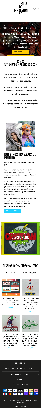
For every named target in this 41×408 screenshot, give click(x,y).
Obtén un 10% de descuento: (20, 368)
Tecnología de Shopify (20, 406)
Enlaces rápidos (20, 374)
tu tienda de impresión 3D (20, 8)
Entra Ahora (12, 211)
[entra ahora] (20, 238)
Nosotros (20, 363)
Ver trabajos (20, 52)
